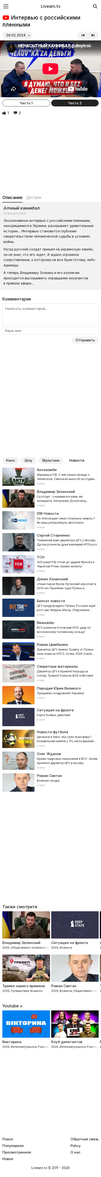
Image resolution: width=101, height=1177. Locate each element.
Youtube (10, 1005)
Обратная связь (84, 1139)
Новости (76, 460)
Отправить (85, 340)
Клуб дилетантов (66, 1042)
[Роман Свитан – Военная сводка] (50, 782)
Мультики (50, 460)
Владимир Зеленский (21, 942)
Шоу (28, 460)
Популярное (13, 1146)
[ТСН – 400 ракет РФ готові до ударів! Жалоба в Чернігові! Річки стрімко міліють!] (50, 564)
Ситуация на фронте (69, 942)
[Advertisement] (50, 155)
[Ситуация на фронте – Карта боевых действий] (50, 717)
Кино (10, 460)
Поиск (7, 1139)
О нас (75, 1152)
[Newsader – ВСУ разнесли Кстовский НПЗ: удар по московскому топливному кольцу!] (50, 629)
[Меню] (6, 6)
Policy (75, 1146)
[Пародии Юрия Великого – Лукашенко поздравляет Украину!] (50, 695)
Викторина (11, 1042)
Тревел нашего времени (23, 986)
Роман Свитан (63, 986)
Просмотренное (16, 1152)
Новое (7, 1159)
